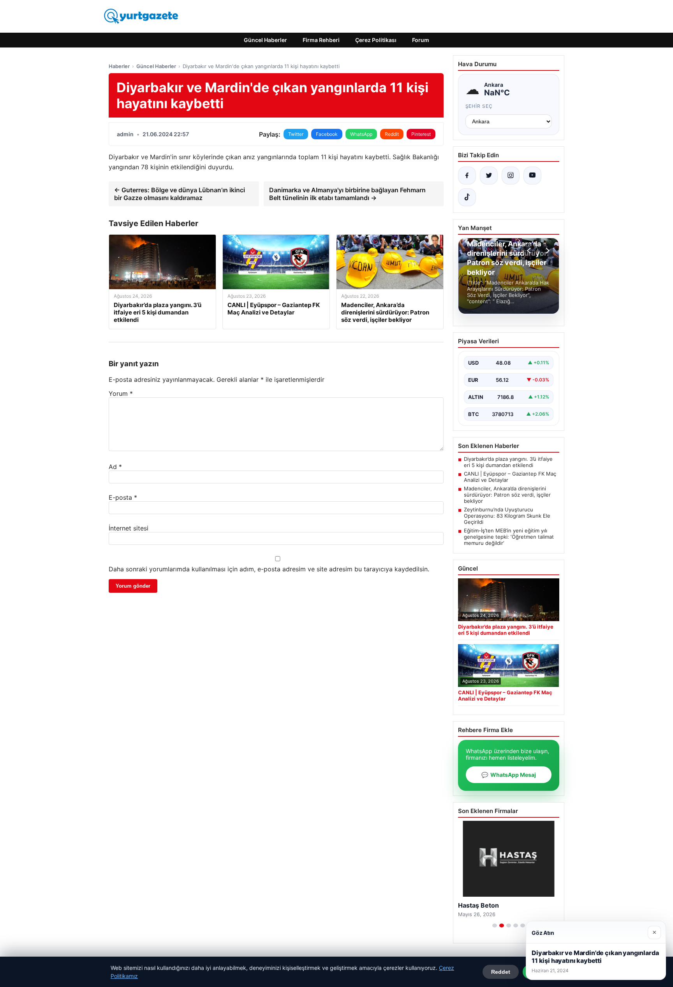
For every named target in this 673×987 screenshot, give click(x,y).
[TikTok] (467, 197)
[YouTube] (532, 175)
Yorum (121, 393)
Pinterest (421, 134)
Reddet (500, 972)
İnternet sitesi (128, 528)
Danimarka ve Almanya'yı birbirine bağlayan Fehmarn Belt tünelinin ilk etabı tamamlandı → (347, 194)
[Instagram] (511, 175)
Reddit (392, 134)
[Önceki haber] (530, 250)
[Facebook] (467, 175)
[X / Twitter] (489, 175)
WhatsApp (361, 134)
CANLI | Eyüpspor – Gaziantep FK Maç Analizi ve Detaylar (510, 477)
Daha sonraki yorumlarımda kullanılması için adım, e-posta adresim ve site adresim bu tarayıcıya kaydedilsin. (269, 569)
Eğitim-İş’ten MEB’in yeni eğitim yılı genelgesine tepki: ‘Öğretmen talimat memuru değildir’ (509, 536)
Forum (420, 40)
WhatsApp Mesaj (508, 774)
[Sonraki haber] (546, 250)
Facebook (327, 134)
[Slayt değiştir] (494, 925)
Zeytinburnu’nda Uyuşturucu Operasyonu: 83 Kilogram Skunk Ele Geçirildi (507, 515)
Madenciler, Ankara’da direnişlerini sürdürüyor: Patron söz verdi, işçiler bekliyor (507, 494)
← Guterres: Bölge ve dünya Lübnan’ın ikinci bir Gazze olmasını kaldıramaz (179, 194)
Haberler (119, 66)
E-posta (123, 497)
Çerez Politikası (375, 40)
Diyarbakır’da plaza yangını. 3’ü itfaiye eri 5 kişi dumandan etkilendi (508, 462)
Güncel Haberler (265, 40)
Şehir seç (479, 106)
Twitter (295, 134)
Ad (115, 467)
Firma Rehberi (321, 40)
